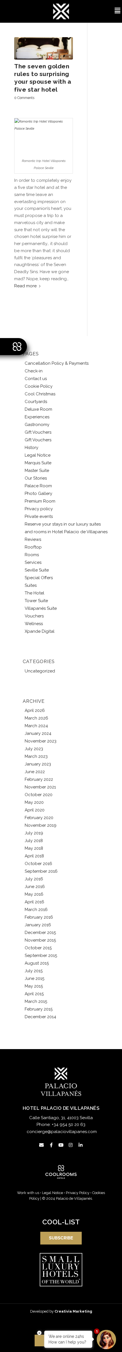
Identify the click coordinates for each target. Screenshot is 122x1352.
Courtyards (36, 401)
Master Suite (37, 470)
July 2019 (34, 833)
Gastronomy (37, 424)
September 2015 (41, 955)
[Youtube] (61, 1145)
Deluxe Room (38, 409)
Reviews (33, 539)
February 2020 (39, 817)
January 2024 (38, 733)
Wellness (34, 623)
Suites (31, 585)
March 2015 (36, 1001)
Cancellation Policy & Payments (57, 363)
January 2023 (38, 764)
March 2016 (36, 909)
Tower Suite (36, 600)
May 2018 (34, 848)
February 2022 (39, 779)
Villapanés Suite (41, 608)
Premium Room (40, 501)
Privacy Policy (77, 1193)
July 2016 (34, 878)
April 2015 (34, 993)
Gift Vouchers (38, 432)
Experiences (37, 416)
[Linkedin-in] (80, 1145)
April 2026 (35, 710)
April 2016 (34, 901)
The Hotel (34, 593)
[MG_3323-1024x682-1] (43, 48)
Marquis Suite (38, 462)
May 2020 (34, 802)
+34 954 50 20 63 (68, 1124)
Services (33, 562)
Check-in (34, 371)
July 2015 (34, 970)
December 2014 (40, 1016)
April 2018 (34, 856)
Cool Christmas (40, 393)
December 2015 (40, 932)
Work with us (28, 1193)
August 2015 (37, 963)
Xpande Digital (39, 631)
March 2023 (36, 756)
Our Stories (36, 478)
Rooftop (33, 547)
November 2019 (40, 825)
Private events (39, 516)
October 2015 (38, 947)
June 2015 (34, 978)
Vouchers (34, 616)
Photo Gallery (38, 493)
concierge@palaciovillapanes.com (62, 1131)
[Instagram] (71, 1145)
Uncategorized (40, 671)
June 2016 (35, 886)
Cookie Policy (38, 386)
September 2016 (41, 871)
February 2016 (39, 917)
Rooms (32, 554)
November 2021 (40, 787)
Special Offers (39, 577)
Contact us (36, 378)
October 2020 (38, 794)
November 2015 (40, 940)
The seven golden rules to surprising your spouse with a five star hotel (42, 78)
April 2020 (35, 810)
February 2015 (38, 1009)
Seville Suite (37, 570)
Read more (25, 285)
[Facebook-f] (51, 1145)
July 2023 (34, 748)
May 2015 (34, 986)
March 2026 (36, 718)
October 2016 (38, 863)
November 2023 (40, 741)
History (31, 447)
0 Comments (24, 98)
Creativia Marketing (73, 1311)
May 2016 (34, 894)
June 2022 (35, 771)
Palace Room (38, 485)
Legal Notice (38, 455)
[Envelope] (41, 1145)
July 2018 (34, 840)
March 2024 (36, 725)
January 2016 (38, 924)
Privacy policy (39, 508)
